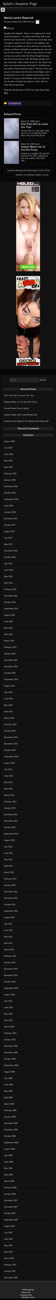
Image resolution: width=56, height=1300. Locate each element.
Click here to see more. (14, 85)
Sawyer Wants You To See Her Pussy (20, 402)
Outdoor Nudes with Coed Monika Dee (20, 415)
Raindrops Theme (28, 1297)
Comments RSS (26, 1295)
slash (37, 121)
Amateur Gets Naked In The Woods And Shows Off (26, 421)
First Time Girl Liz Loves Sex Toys (19, 395)
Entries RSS (26, 1292)
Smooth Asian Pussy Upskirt (16, 408)
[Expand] (3, 10)
